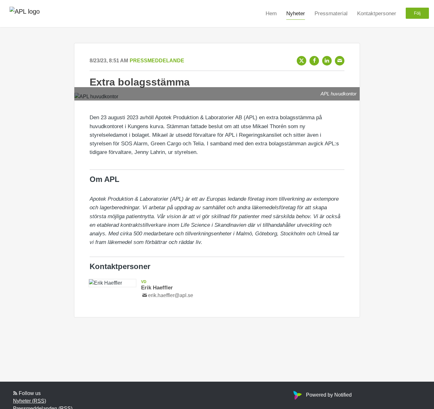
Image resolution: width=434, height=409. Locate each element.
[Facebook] (314, 61)
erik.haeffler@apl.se (170, 295)
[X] (301, 61)
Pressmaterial (331, 13)
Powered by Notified (329, 395)
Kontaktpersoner (376, 13)
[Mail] (339, 61)
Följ (417, 12)
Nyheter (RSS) (29, 401)
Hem (271, 13)
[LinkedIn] (327, 61)
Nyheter (295, 13)
